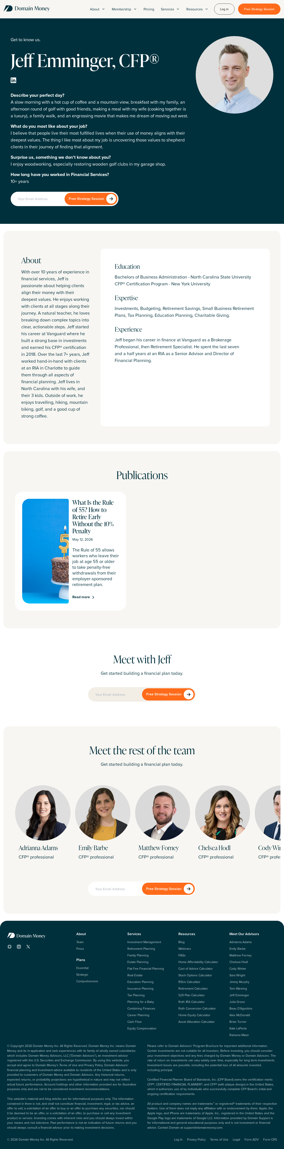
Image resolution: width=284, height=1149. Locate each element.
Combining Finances (141, 1008)
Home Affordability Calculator (198, 961)
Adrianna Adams (240, 942)
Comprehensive (87, 981)
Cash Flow (134, 1021)
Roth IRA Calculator (191, 1001)
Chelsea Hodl (238, 961)
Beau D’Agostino (240, 1008)
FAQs (182, 955)
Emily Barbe (237, 948)
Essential (82, 967)
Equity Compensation (141, 1028)
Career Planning (138, 1015)
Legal (236, 1139)
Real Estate (135, 975)
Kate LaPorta (238, 1028)
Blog (181, 942)
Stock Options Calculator (195, 975)
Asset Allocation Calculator (196, 1021)
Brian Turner (238, 1021)
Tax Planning (136, 995)
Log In (178, 1139)
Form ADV (252, 1139)
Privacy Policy (196, 1139)
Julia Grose (237, 1001)
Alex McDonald (239, 1015)
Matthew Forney (240, 955)
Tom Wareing (238, 988)
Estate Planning (137, 961)
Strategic (82, 974)
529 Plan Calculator (191, 995)
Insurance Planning (140, 988)
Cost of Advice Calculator (195, 968)
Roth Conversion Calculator (197, 1008)
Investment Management (144, 942)
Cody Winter (237, 968)
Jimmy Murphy (239, 981)
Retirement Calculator (193, 988)
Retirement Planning (141, 948)
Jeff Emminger (239, 995)
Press (80, 948)
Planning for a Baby (140, 1001)
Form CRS (270, 1139)
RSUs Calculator (189, 981)
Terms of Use (219, 1139)
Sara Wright (237, 975)
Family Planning (138, 955)
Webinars (184, 948)
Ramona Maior (239, 1035)
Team (79, 942)
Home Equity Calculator (194, 1015)
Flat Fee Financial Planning (145, 968)
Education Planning (140, 981)
